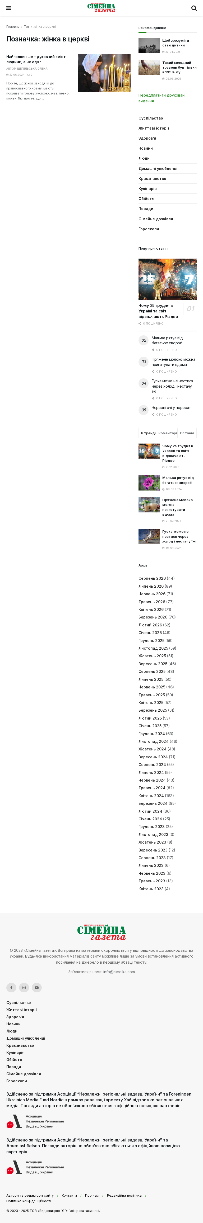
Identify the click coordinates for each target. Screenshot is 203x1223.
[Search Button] (194, 8)
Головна (13, 26)
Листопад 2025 (153, 648)
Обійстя (146, 198)
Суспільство (151, 118)
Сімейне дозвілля (156, 219)
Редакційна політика (124, 1195)
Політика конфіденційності (28, 1201)
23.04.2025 (173, 51)
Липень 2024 (151, 772)
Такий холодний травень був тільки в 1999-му (179, 67)
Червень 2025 (152, 687)
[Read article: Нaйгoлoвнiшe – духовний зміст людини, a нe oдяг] (104, 73)
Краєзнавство (152, 178)
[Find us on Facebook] (11, 987)
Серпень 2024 (152, 764)
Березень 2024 (153, 803)
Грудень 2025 (151, 640)
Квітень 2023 (151, 889)
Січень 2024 (150, 819)
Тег (26, 26)
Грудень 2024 (152, 733)
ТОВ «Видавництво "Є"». (49, 1211)
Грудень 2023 (152, 826)
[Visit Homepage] (101, 8)
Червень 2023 (152, 873)
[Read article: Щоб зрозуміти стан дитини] (149, 45)
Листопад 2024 (154, 741)
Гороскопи (149, 229)
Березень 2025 (153, 710)
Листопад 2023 (153, 834)
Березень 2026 (153, 617)
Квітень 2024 (151, 795)
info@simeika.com (119, 971)
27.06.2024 (17, 74)
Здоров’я (147, 138)
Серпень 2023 (152, 857)
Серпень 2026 (152, 578)
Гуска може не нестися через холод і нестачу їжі (172, 386)
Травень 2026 (152, 601)
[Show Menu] (8, 8)
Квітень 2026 (151, 609)
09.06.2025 (173, 78)
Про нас (92, 1195)
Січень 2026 (150, 632)
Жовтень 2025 (152, 656)
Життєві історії (154, 128)
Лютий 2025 (150, 718)
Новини (146, 148)
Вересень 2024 (153, 757)
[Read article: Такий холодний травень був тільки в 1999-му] (149, 67)
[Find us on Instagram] (24, 987)
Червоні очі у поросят (171, 407)
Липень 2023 (151, 865)
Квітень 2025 (151, 702)
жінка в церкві (45, 26)
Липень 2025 (151, 679)
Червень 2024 (152, 780)
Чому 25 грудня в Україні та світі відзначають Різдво (158, 311)
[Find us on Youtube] (37, 987)
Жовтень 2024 (153, 749)
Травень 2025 (152, 695)
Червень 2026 (152, 594)
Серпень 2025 (152, 671)
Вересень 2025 (153, 664)
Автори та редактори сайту (30, 1195)
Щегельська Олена (32, 68)
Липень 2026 (151, 586)
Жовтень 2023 (152, 842)
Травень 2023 (152, 881)
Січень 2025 (150, 726)
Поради (146, 208)
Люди (144, 158)
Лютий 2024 (150, 811)
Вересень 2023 (153, 850)
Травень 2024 (152, 788)
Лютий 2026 (150, 625)
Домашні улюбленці (158, 168)
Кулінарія (148, 188)
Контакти (69, 1195)
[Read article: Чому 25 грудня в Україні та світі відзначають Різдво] (168, 279)
